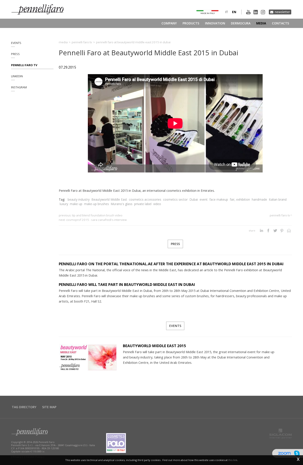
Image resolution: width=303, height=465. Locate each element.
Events (16, 43)
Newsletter (282, 12)
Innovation (215, 23)
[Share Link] (288, 230)
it (226, 12)
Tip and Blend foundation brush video (97, 215)
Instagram (19, 87)
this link (232, 460)
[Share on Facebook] (268, 230)
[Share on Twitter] (275, 230)
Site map (49, 407)
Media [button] (261, 23)
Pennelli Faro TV (24, 65)
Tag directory (24, 407)
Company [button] (169, 23)
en (234, 12)
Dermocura (240, 23)
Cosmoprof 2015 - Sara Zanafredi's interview (96, 220)
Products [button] (191, 23)
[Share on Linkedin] (261, 230)
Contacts (280, 23)
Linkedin (17, 76)
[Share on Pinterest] (282, 230)
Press (15, 54)
